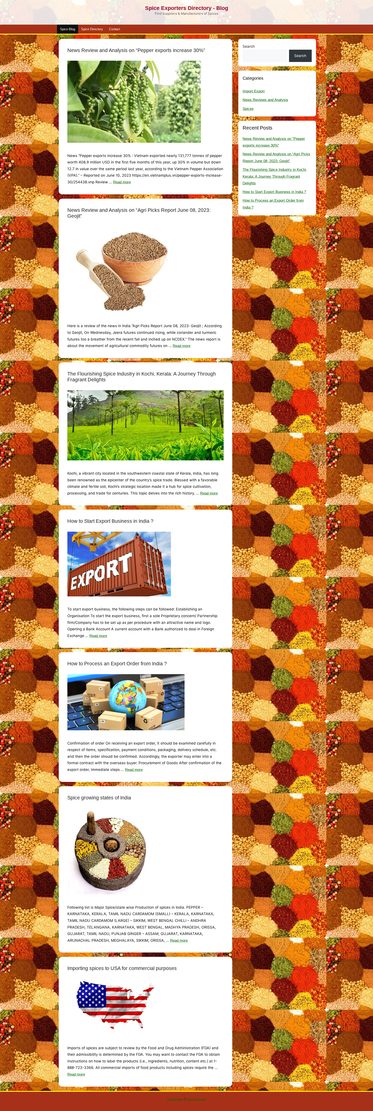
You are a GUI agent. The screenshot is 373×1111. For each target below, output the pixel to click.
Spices (248, 109)
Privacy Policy (175, 1099)
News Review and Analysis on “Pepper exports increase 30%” (136, 50)
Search (249, 46)
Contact (114, 29)
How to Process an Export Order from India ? (117, 663)
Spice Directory (92, 29)
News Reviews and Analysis (265, 100)
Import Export (254, 91)
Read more (122, 182)
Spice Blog (67, 29)
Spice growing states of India (99, 797)
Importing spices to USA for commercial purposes (122, 968)
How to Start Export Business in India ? (110, 521)
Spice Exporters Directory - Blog (186, 8)
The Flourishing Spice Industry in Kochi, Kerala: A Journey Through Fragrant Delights (275, 176)
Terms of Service (196, 1099)
